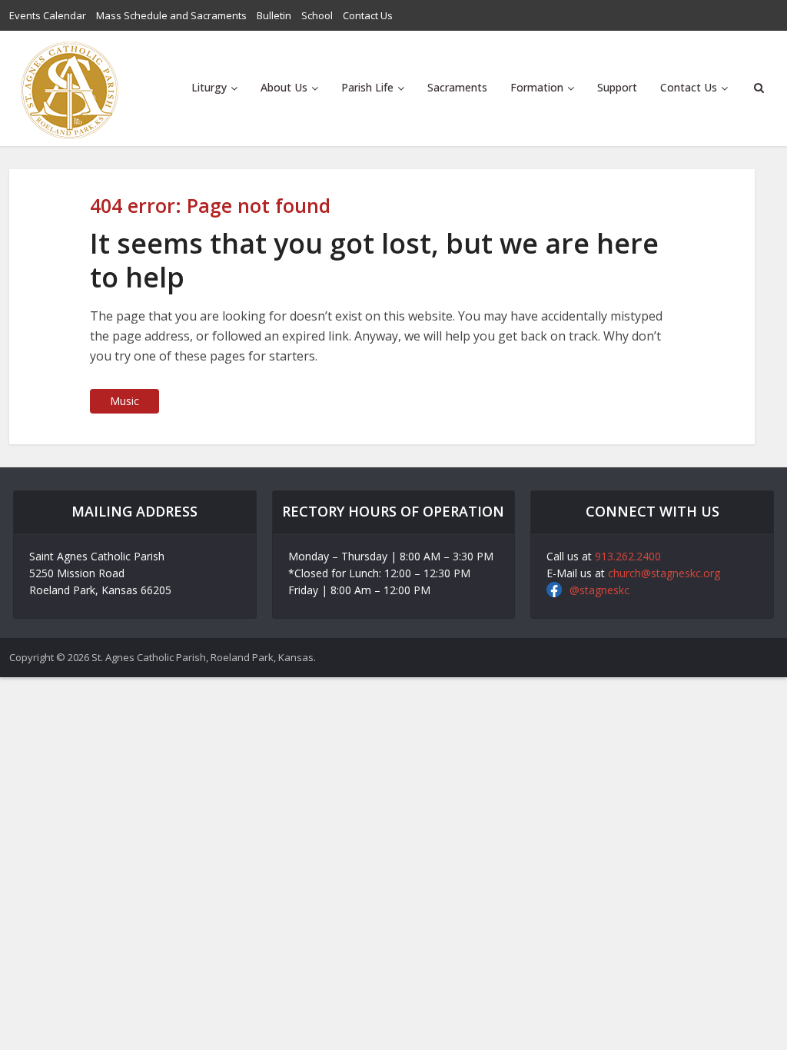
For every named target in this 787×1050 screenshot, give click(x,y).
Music (124, 401)
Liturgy (209, 87)
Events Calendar (47, 15)
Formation (536, 87)
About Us (284, 87)
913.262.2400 (628, 556)
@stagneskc (599, 590)
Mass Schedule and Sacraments (171, 15)
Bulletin (274, 15)
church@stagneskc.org (664, 573)
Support (617, 87)
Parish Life (367, 87)
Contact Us (368, 15)
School (317, 15)
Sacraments (457, 87)
